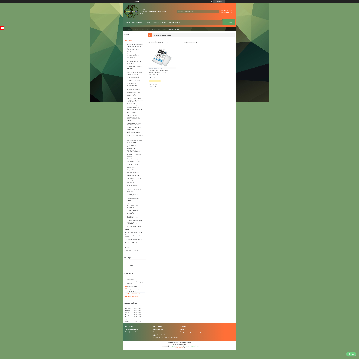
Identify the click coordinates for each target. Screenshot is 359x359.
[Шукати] (217, 11)
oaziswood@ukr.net (132, 296)
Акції (127, 229)
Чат (352, 354)
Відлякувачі (131, 203)
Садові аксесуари (133, 159)
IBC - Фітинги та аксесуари (132, 206)
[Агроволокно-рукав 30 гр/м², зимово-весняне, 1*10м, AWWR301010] (162, 57)
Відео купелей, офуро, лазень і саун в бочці (164, 334)
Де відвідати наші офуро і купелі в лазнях (165, 338)
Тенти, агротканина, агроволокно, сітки (144, 29)
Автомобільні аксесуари (131, 181)
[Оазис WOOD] (131, 11)
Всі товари (147, 22)
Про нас (177, 22)
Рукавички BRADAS (133, 161)
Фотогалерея (129, 245)
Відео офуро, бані (131, 242)
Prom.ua (188, 342)
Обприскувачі (131, 167)
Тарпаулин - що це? (132, 250)
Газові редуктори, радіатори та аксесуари (133, 211)
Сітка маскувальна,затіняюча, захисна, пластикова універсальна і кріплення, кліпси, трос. (135, 47)
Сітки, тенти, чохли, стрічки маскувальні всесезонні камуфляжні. (134, 56)
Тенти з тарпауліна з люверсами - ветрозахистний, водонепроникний (134, 130)
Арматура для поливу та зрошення (134, 141)
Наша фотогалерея (158, 329)
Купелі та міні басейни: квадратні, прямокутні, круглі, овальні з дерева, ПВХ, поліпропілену (135, 101)
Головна (127, 22)
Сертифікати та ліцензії (132, 332)
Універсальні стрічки (134, 89)
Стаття (182, 329)
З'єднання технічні (133, 175)
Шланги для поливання (135, 135)
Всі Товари (129, 40)
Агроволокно (161, 29)
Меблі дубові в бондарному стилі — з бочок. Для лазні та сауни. (134, 117)
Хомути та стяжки (133, 173)
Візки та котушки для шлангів (134, 155)
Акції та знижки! (137, 22)
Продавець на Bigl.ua (179, 344)
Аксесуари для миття (134, 178)
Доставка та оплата (159, 22)
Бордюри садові (132, 164)
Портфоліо (183, 334)
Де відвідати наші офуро (133, 239)
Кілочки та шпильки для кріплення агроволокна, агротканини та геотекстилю (134, 83)
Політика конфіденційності (191, 346)
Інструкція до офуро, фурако (132, 235)
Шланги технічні (132, 138)
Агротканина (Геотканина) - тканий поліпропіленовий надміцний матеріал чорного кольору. (134, 74)
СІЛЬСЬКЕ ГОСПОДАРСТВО (132, 217)
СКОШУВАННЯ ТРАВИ (134, 226)
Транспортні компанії (131, 329)
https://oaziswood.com (133, 294)
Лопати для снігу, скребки (133, 186)
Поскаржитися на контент (176, 346)
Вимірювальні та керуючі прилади (133, 195)
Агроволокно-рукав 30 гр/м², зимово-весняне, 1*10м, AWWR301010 (159, 72)
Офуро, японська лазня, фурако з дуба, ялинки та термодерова (134, 110)
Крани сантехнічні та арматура (134, 190)
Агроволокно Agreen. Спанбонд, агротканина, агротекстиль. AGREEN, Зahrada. (135, 65)
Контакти (171, 22)
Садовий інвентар (133, 170)
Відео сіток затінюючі (159, 332)
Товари (129, 29)
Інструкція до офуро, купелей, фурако (191, 332)
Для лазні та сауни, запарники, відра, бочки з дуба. (133, 93)
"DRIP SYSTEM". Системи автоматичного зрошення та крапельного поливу (134, 148)
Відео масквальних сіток (133, 232)
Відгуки (127, 247)
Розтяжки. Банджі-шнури (133, 199)
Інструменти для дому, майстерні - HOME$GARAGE (135, 222)
